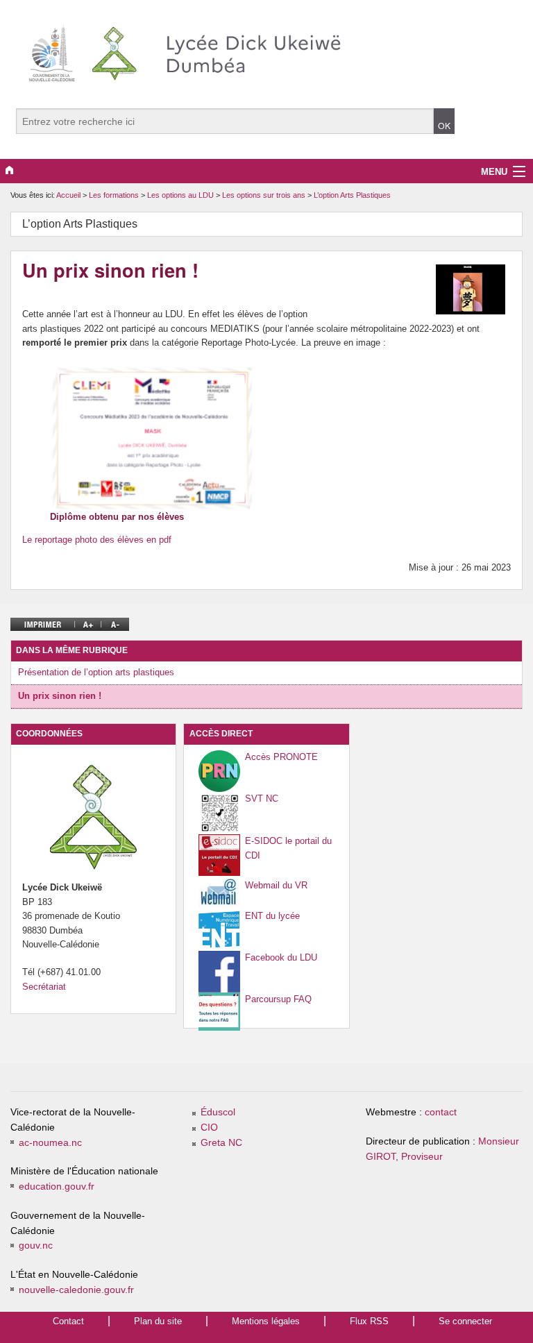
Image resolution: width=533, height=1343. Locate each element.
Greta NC (221, 1143)
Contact (68, 1321)
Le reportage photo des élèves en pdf (96, 539)
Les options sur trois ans (264, 195)
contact (441, 1112)
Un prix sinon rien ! (59, 696)
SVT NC (261, 798)
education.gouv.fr (56, 1186)
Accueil (68, 195)
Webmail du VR (276, 885)
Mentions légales (266, 1321)
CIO (209, 1127)
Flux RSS (369, 1321)
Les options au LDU (181, 195)
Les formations (115, 195)
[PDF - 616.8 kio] (154, 437)
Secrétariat (44, 986)
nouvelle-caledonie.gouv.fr (76, 1290)
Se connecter (465, 1321)
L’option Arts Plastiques (352, 195)
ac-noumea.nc (50, 1143)
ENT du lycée (272, 916)
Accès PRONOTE (281, 757)
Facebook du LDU (281, 957)
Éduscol (218, 1112)
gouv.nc (36, 1245)
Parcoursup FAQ (278, 999)
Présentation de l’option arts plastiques (96, 672)
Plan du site (158, 1321)
